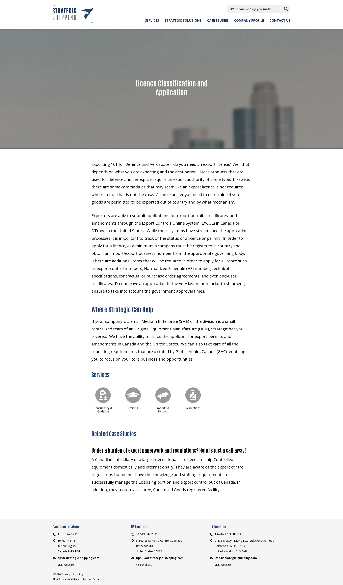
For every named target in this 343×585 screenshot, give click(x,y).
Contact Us (279, 20)
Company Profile (249, 20)
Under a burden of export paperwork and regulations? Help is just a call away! (169, 450)
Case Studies (217, 20)
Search (285, 9)
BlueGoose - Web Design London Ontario (77, 579)
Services (152, 20)
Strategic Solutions (183, 20)
